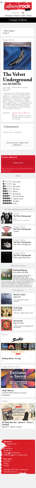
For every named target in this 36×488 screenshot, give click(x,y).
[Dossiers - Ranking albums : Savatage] (18, 355)
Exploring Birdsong (20, 270)
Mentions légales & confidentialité (15, 455)
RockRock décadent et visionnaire (21, 219)
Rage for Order (18, 323)
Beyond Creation (19, 295)
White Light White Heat (22, 257)
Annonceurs (8, 450)
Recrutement (8, 448)
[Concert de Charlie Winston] (18, 387)
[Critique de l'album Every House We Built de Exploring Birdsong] (6, 279)
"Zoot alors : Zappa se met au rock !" (23, 313)
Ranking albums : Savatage (11, 358)
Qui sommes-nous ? (10, 444)
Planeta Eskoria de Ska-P (9, 32)
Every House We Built (20, 272)
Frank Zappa (17, 308)
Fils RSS (6, 466)
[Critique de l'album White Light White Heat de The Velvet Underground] (6, 262)
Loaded (16, 231)
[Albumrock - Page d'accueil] (18, 10)
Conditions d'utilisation (12, 453)
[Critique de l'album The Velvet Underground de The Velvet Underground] (6, 249)
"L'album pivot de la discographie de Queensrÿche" (23, 326)
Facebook (7, 461)
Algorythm (17, 297)
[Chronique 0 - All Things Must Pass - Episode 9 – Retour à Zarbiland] (18, 413)
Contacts (7, 446)
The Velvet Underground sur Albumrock (18, 209)
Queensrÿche (18, 321)
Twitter (6, 463)
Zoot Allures (17, 310)
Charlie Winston (8, 391)
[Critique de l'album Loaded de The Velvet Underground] (6, 236)
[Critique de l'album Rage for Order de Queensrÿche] (6, 330)
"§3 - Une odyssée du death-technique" (21, 300)
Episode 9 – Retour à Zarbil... (12, 427)
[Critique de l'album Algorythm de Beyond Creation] (6, 304)
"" (18, 281)
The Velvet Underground (17, 77)
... (2, 361)
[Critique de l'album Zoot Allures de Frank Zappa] (6, 317)
